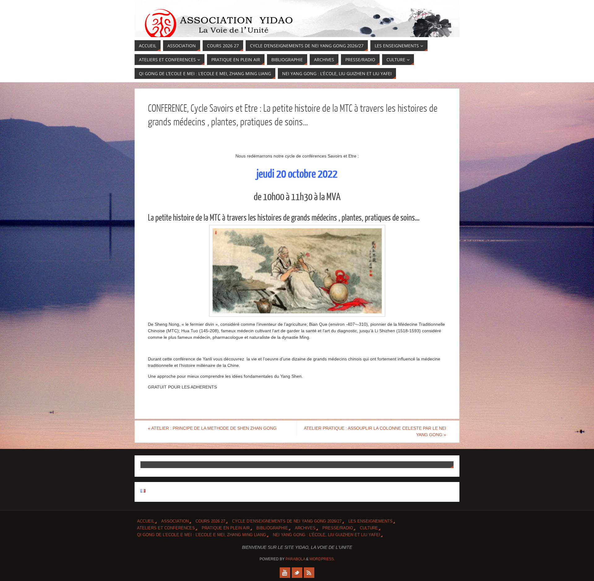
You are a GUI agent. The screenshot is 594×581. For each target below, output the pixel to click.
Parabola (295, 559)
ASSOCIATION (175, 521)
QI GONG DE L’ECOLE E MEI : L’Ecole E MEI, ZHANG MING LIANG (201, 535)
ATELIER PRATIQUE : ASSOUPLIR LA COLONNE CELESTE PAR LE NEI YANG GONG (375, 431)
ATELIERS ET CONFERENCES (166, 528)
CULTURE (369, 528)
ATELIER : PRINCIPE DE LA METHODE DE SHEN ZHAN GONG (212, 428)
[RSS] (309, 572)
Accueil (145, 521)
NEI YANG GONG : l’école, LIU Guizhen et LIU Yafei (326, 535)
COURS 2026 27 (210, 521)
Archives (305, 528)
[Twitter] (297, 572)
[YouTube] (285, 572)
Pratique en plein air (226, 528)
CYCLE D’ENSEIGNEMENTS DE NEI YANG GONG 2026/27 (287, 521)
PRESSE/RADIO (337, 528)
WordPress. (322, 559)
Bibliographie (272, 528)
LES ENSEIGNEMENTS (370, 521)
